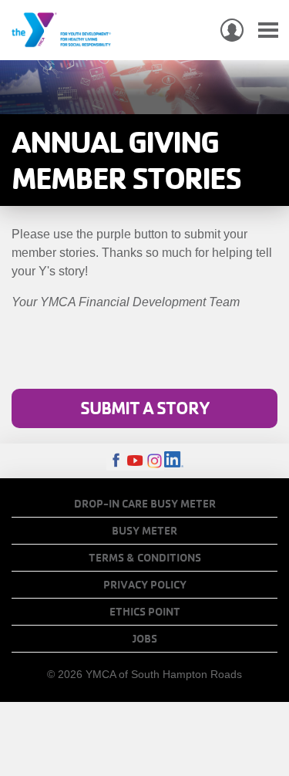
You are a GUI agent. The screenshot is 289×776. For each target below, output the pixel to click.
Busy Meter (144, 531)
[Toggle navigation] (268, 30)
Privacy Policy (145, 585)
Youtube (135, 461)
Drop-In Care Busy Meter (145, 504)
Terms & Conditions (145, 558)
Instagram (154, 461)
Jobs (145, 639)
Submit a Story (145, 407)
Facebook (116, 461)
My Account (232, 30)
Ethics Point (144, 612)
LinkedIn (173, 461)
